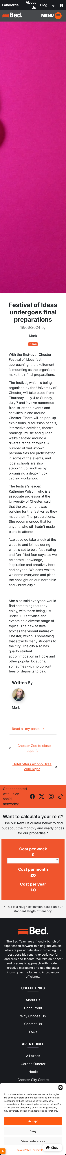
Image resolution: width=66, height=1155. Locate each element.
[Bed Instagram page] (51, 796)
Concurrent (33, 1008)
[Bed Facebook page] (32, 796)
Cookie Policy (23, 1150)
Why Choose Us (33, 1016)
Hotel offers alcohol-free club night (32, 766)
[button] (60, 1087)
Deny (33, 1131)
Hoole (33, 1072)
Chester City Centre (33, 1080)
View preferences (33, 1141)
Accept (33, 1121)
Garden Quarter (33, 1064)
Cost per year (33, 884)
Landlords (10, 5)
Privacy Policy (40, 1150)
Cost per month (33, 869)
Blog (43, 5)
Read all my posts (26, 729)
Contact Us (33, 1024)
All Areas (33, 1056)
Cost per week (33, 849)
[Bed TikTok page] (60, 796)
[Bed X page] (41, 796)
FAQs (33, 1032)
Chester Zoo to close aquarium (34, 748)
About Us (33, 1000)
